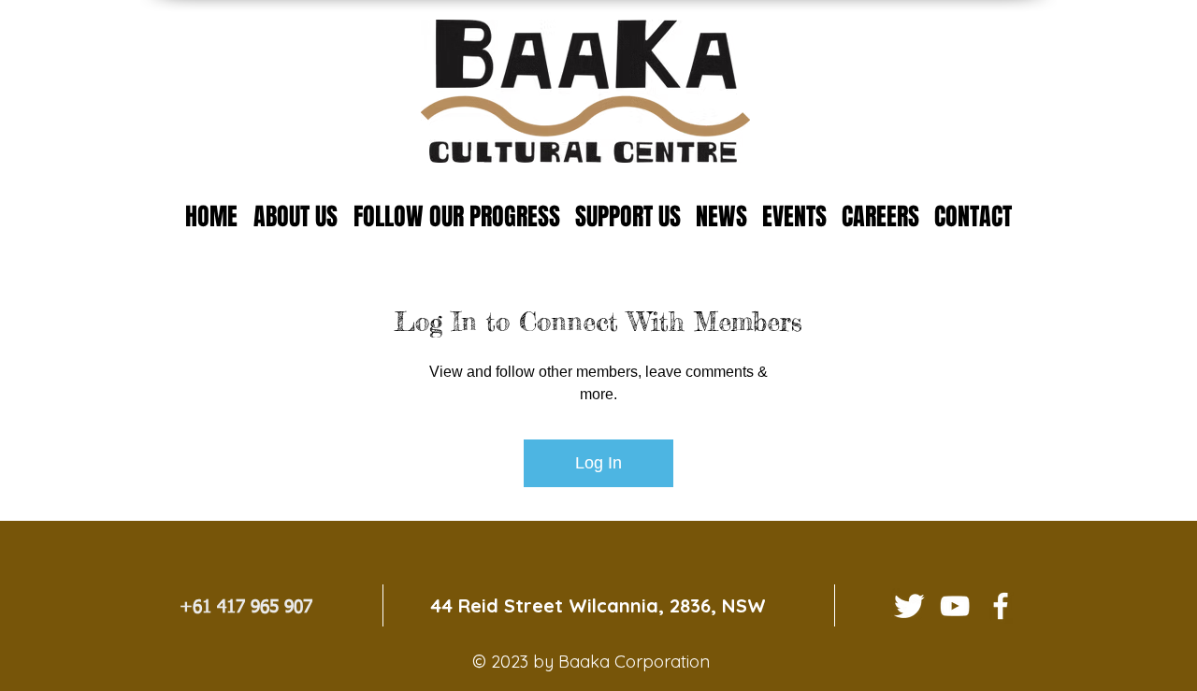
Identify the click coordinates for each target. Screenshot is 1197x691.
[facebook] (1000, 606)
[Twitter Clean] (909, 606)
